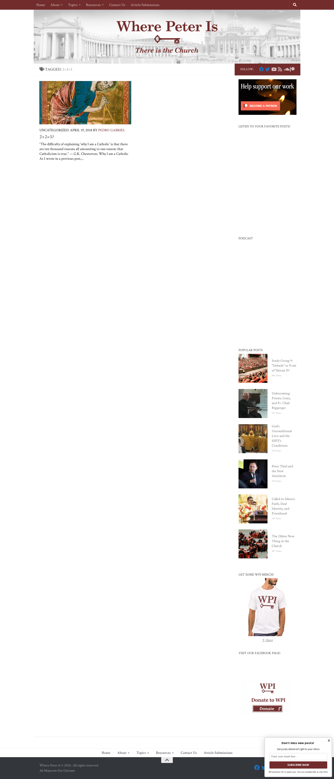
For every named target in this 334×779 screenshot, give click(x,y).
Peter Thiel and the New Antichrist (282, 471)
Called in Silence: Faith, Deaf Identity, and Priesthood (283, 506)
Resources (93, 5)
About (55, 5)
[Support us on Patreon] (292, 69)
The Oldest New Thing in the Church (283, 541)
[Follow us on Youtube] (273, 69)
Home (40, 5)
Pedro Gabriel (111, 130)
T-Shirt (267, 640)
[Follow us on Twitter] (267, 69)
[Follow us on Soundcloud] (286, 69)
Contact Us (117, 5)
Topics (73, 5)
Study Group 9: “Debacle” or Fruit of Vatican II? (284, 365)
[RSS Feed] (280, 69)
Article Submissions (145, 5)
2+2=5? (46, 136)
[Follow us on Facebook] (261, 69)
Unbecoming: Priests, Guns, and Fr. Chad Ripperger (281, 400)
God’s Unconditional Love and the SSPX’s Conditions (282, 436)
